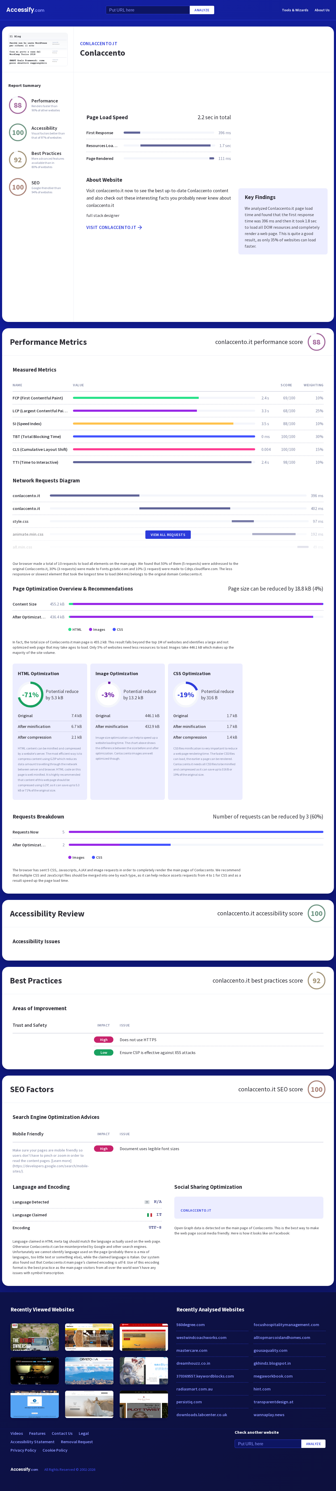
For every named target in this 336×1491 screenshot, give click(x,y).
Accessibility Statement (32, 1441)
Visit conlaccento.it (111, 227)
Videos (16, 1433)
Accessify (25, 10)
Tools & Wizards (295, 10)
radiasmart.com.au (194, 1388)
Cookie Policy (55, 1450)
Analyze (202, 10)
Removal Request (77, 1441)
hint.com (262, 1388)
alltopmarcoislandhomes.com (282, 1337)
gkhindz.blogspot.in (272, 1363)
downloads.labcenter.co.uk (201, 1414)
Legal (84, 1433)
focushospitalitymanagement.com (286, 1324)
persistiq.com (189, 1401)
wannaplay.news (269, 1414)
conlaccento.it (98, 43)
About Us (322, 10)
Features (37, 1433)
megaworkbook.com (273, 1376)
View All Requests (168, 534)
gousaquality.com (270, 1350)
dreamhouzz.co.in (193, 1363)
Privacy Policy (23, 1450)
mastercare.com (191, 1350)
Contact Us (62, 1433)
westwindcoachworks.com (201, 1337)
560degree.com (190, 1324)
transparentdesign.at (273, 1401)
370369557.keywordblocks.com (205, 1376)
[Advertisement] (204, 90)
